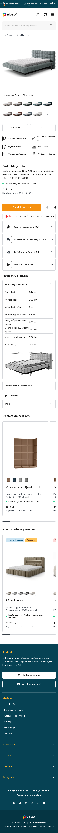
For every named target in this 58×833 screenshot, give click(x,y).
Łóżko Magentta (22, 35)
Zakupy (6, 755)
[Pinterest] (26, 803)
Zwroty (7, 721)
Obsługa (7, 698)
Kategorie (8, 777)
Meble (9, 35)
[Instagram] (32, 803)
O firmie (7, 766)
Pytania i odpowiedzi (14, 715)
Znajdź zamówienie (13, 709)
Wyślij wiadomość (31, 684)
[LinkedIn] (38, 803)
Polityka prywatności (19, 790)
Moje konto (9, 704)
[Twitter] (20, 803)
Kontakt (8, 733)
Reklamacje (9, 727)
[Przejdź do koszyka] (45, 14)
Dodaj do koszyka (22, 207)
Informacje (8, 744)
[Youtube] (44, 803)
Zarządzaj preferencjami (29, 795)
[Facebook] (14, 803)
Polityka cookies (41, 790)
